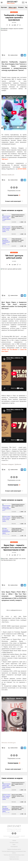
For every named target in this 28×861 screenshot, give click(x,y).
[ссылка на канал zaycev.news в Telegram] (17, 188)
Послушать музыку (14, 842)
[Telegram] (25, 55)
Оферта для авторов (14, 859)
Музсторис (4, 7)
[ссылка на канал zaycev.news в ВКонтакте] (11, 188)
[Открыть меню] (1, 2)
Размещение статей (14, 857)
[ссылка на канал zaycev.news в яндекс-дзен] (14, 188)
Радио (14, 844)
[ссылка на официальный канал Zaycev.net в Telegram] (15, 833)
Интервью (21, 7)
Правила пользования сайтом (14, 849)
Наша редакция (14, 846)
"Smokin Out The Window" (10, 349)
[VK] (22, 55)
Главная (14, 840)
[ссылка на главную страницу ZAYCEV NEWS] (12, 2)
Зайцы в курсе (13, 7)
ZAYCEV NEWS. (22, 169)
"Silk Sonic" (5, 159)
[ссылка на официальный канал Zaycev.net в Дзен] (13, 833)
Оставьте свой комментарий (13, 201)
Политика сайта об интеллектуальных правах (14, 855)
